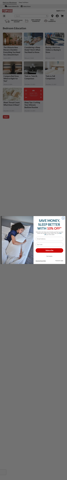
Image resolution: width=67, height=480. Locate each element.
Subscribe (49, 250)
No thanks (49, 256)
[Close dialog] (63, 218)
